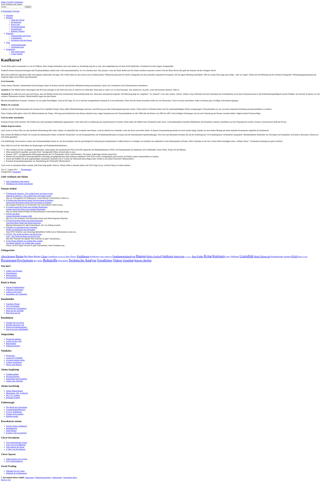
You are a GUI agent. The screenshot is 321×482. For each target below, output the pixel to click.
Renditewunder (12, 416)
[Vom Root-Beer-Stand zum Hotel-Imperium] (24, 221)
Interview (179, 256)
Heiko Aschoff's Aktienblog (12, 2)
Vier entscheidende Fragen (16, 442)
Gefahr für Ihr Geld (13, 341)
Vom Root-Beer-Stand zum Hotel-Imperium (23, 223)
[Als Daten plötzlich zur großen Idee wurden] (24, 241)
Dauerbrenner (11, 273)
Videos (117, 260)
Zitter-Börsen (11, 431)
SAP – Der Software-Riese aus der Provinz (23, 236)
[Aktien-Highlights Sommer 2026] (13, 214)
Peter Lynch (302, 257)
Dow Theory (70, 256)
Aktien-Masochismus (14, 391)
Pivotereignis (26, 169)
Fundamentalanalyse (123, 256)
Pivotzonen (10, 356)
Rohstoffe (50, 260)
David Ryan (61, 257)
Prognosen (17, 172)
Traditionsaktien (12, 374)
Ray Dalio (38, 261)
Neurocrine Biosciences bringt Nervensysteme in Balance (29, 202)
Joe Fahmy (188, 257)
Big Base (28, 256)
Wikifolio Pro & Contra (15, 471)
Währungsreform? (13, 346)
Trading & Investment (14, 414)
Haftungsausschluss (43, 477)
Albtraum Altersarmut (14, 290)
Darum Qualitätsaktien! (15, 287)
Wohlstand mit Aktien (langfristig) (19, 184)
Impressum (29, 477)
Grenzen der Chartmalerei (16, 308)
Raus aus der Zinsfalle (15, 311)
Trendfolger (104, 260)
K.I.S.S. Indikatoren (14, 412)
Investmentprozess (13, 278)
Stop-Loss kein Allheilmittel (17, 329)
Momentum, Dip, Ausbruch (17, 393)
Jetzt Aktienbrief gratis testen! (17, 181)
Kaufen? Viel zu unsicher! (16, 433)
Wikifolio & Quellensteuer (16, 473)
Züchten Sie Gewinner (15, 323)
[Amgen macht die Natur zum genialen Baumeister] (27, 207)
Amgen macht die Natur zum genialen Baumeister (26, 209)
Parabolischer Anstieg (281, 256)
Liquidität (247, 256)
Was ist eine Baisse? (14, 365)
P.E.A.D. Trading (13, 395)
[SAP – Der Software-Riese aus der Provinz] (24, 234)
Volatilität (128, 260)
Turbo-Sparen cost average (16, 459)
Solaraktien (63, 261)
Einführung (83, 256)
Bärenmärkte (11, 343)
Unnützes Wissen (13, 304)
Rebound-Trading (13, 398)
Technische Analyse (82, 260)
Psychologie (25, 260)
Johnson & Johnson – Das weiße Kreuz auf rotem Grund (28, 196)
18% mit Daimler (13, 306)
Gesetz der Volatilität (14, 358)
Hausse (141, 256)
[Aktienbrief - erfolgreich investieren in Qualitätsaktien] (6, 11)
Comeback (52, 256)
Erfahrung (94, 256)
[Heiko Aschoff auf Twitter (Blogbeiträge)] (16, 11)
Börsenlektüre (11, 275)
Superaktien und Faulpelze (16, 379)
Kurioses (218, 256)
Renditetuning (11, 428)
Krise (208, 256)
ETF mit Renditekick (14, 461)
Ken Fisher (198, 256)
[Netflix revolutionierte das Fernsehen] (21, 227)
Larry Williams (232, 256)
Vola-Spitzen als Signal (15, 447)
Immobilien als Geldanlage (16, 294)
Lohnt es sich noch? (14, 292)
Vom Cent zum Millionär (16, 445)
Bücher (37, 256)
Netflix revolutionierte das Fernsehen (20, 230)
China (44, 256)
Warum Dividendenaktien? (16, 327)
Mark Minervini (262, 256)
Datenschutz (57, 477)
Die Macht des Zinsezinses (16, 407)
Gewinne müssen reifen (15, 360)
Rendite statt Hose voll (15, 325)
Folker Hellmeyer (105, 257)
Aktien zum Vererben (14, 381)
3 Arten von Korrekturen (16, 449)
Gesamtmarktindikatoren (15, 409)
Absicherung (8, 256)
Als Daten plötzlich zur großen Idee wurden (23, 243)
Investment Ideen (70, 477)
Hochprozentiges (12, 376)
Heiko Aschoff (154, 256)
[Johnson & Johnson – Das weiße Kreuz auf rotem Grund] (29, 193)
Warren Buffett (142, 260)
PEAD (294, 256)
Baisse (20, 256)
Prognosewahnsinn (13, 339)
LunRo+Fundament (14, 362)
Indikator (168, 256)
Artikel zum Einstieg (14, 271)
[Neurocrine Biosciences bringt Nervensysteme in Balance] (30, 200)
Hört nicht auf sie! (13, 313)
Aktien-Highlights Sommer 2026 (19, 216)
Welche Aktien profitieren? (16, 426)
